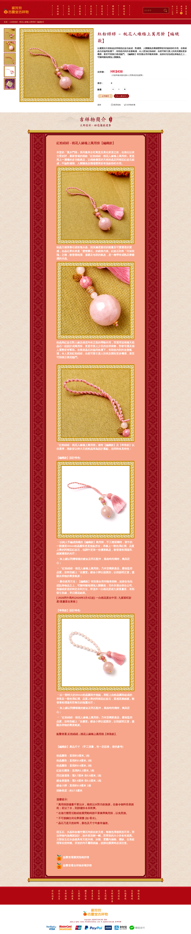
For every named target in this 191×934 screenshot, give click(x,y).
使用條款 (119, 895)
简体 (186, 13)
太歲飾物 (69, 10)
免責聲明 (132, 895)
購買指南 (117, 104)
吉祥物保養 (130, 104)
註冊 (172, 13)
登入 (172, 7)
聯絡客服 (124, 10)
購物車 (181, 9)
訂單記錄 (177, 9)
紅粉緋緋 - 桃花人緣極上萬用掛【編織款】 (27, 21)
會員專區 (102, 10)
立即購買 (105, 96)
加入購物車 (121, 96)
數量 (99, 89)
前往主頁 (59, 895)
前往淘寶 (52, 895)
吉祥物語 (58, 10)
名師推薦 (80, 10)
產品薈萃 (91, 10)
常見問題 (105, 895)
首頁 (6, 21)
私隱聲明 (125, 895)
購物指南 (113, 10)
